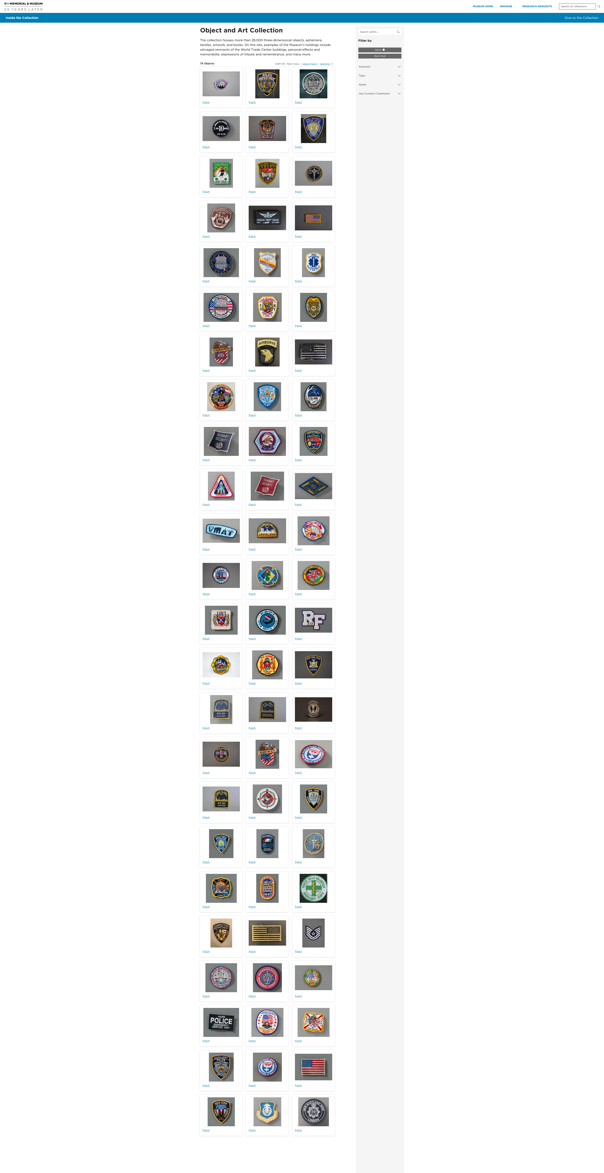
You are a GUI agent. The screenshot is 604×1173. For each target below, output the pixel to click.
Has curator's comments (374, 93)
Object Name (310, 64)
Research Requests (537, 6)
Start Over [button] (380, 56)
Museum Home (483, 6)
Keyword (364, 66)
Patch (206, 102)
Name (362, 84)
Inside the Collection (22, 18)
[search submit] (398, 32)
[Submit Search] (599, 6)
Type (362, 75)
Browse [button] (506, 6)
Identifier (325, 64)
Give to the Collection (581, 18)
